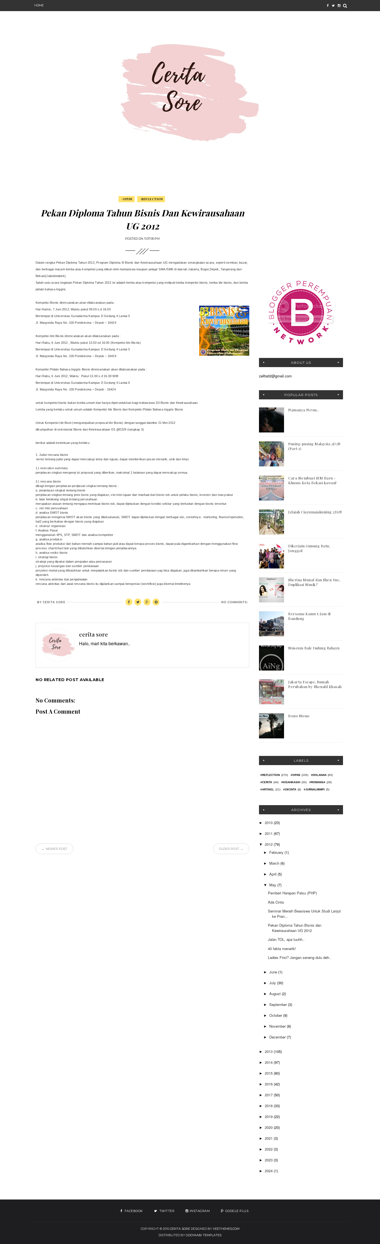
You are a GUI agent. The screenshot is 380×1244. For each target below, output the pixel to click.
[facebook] (327, 5)
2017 (269, 1094)
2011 (269, 833)
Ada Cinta (276, 902)
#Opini (126, 199)
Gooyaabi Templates (203, 1235)
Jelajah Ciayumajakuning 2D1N (315, 512)
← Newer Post (54, 849)
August (275, 993)
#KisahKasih (290, 782)
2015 (269, 1073)
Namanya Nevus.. (303, 409)
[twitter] (333, 5)
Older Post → (231, 849)
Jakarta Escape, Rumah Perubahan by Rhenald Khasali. (315, 684)
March (274, 863)
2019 (269, 1116)
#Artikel (267, 789)
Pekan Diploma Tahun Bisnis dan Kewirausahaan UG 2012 (294, 928)
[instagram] (339, 5)
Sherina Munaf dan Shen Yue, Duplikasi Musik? (314, 582)
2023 (269, 1160)
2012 (269, 844)
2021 (269, 1138)
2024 (269, 1170)
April (273, 874)
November (278, 1026)
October (276, 1015)
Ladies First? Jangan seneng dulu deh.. (299, 957)
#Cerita (266, 782)
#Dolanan (318, 774)
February (277, 852)
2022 (269, 1149)
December (278, 1037)
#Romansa (317, 782)
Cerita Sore (180, 1229)
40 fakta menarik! (282, 948)
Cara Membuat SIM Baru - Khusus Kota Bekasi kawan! (312, 480)
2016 (269, 1084)
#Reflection (151, 199)
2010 (269, 822)
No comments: (234, 602)
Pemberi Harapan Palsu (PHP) (292, 893)
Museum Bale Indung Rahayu (314, 648)
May (273, 884)
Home (39, 5)
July (273, 982)
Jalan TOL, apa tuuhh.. (286, 939)
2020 (269, 1127)
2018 (269, 1105)
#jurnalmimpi (314, 789)
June (273, 972)
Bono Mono (299, 715)
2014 (269, 1062)
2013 (269, 1051)
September (278, 1004)
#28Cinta (289, 789)
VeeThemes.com (226, 1229)
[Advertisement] (301, 231)
